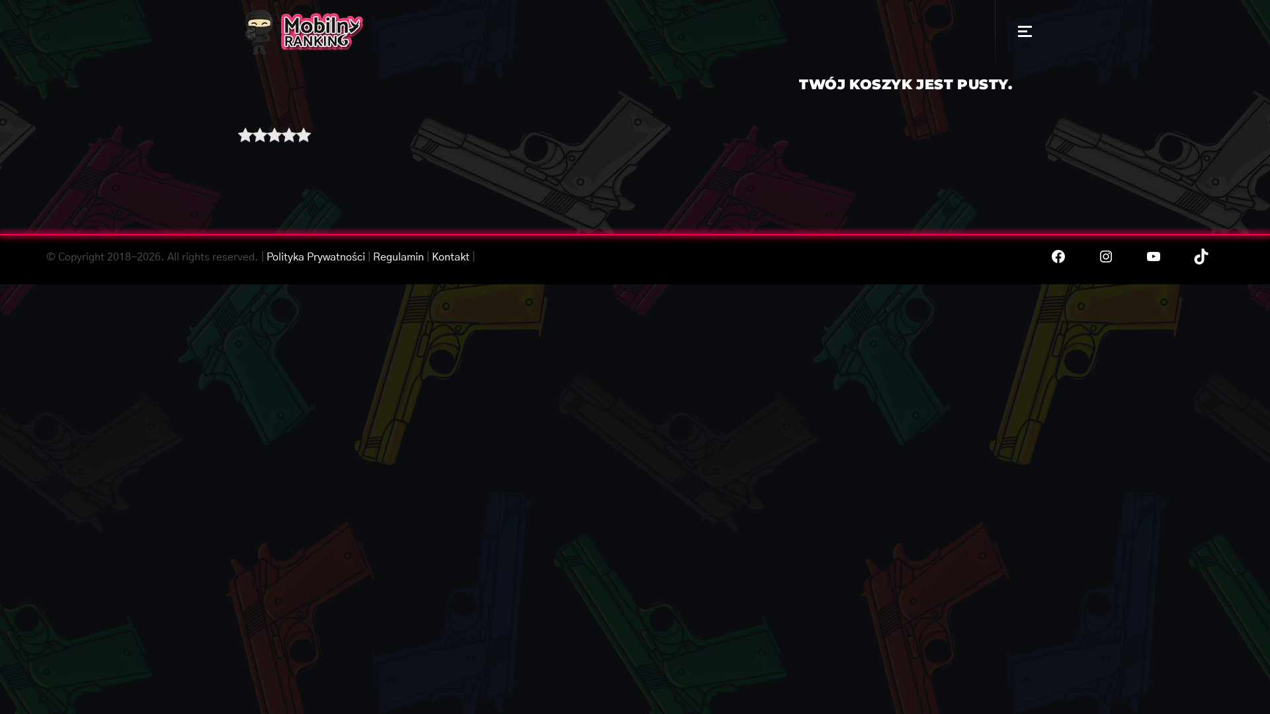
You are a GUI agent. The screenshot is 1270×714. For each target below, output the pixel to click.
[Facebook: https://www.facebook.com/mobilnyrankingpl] (1058, 256)
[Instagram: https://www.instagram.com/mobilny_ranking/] (1106, 256)
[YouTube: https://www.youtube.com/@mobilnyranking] (1154, 256)
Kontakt (451, 257)
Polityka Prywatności (316, 257)
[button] (1025, 31)
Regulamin (398, 257)
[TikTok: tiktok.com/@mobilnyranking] (1201, 256)
